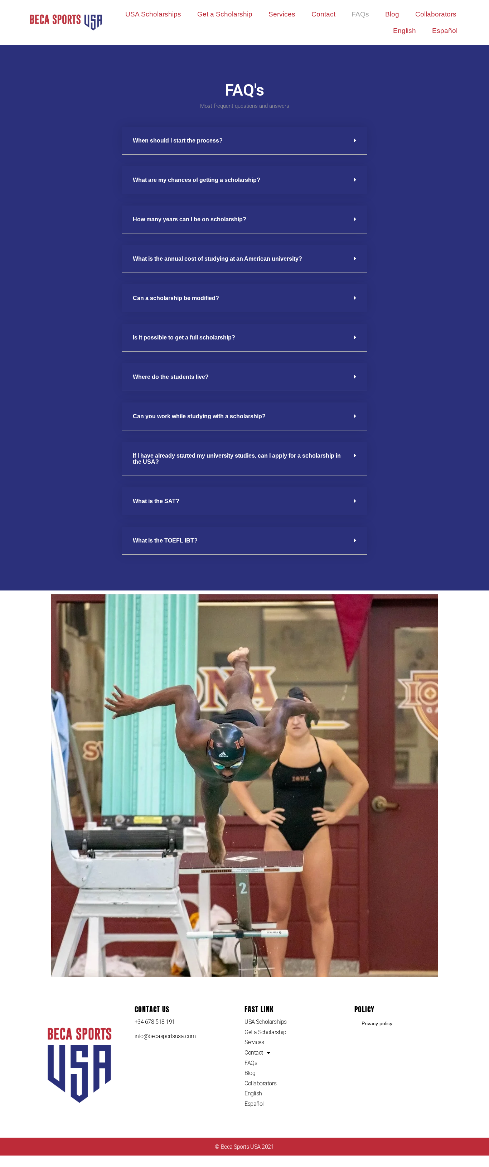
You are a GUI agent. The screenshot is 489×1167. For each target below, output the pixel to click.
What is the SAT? (156, 501)
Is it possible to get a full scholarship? (184, 337)
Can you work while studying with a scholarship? (199, 416)
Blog (392, 14)
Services (281, 14)
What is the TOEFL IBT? (165, 540)
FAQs (360, 14)
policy (364, 1009)
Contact (323, 14)
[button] (244, 141)
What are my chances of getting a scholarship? (196, 180)
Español (444, 30)
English (404, 30)
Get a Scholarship (224, 14)
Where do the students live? (171, 377)
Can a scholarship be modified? (176, 298)
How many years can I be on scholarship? (189, 219)
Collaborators (435, 14)
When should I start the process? (178, 141)
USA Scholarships (153, 14)
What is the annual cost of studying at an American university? (217, 259)
